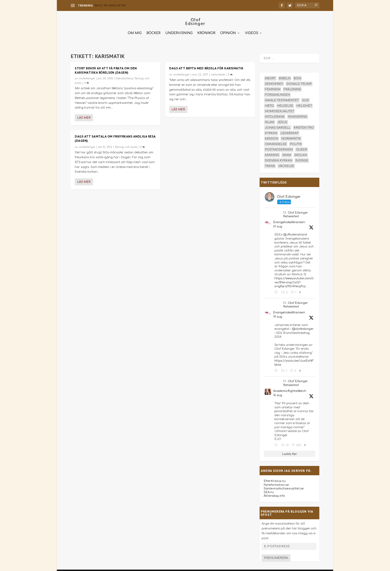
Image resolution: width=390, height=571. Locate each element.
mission (271, 138)
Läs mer (84, 117)
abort (270, 78)
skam (286, 155)
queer (301, 149)
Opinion (228, 33)
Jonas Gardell (277, 127)
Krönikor (206, 33)
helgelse (285, 105)
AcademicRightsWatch (289, 390)
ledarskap (290, 133)
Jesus (282, 122)
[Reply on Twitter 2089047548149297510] (276, 445)
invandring (297, 116)
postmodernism (279, 149)
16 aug (277, 395)
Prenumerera (276, 557)
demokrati (274, 83)
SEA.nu (269, 492)
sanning (272, 155)
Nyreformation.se (276, 484)
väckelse (286, 166)
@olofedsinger (303, 328)
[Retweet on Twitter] (284, 212)
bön (297, 78)
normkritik (291, 138)
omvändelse (276, 144)
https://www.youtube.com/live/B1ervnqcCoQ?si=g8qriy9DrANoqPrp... (294, 282)
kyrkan (271, 133)
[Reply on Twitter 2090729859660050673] (276, 292)
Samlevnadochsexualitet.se (284, 488)
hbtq (269, 105)
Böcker (153, 33)
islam (269, 122)
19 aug (277, 316)
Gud (305, 100)
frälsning (292, 89)
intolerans (275, 116)
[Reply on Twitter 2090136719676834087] (276, 370)
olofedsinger (87, 78)
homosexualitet (279, 111)
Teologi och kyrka (126, 147)
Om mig (135, 33)
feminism (272, 89)
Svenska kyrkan (278, 160)
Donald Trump (299, 83)
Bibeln (284, 78)
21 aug (277, 226)
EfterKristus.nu (275, 481)
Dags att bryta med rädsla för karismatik (206, 68)
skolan (300, 155)
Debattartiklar (124, 78)
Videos (251, 33)
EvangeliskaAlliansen (289, 222)
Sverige (301, 160)
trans (270, 166)
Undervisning (179, 33)
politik (296, 144)
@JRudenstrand (295, 234)
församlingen (277, 94)
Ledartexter (218, 74)
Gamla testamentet (282, 100)
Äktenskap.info (274, 495)
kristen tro (304, 127)
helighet (304, 105)
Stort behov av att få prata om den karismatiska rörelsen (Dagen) (106, 70)
